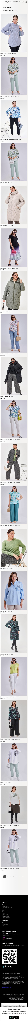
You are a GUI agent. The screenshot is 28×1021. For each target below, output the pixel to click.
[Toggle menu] (3, 1)
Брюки (3, 911)
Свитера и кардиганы (6, 917)
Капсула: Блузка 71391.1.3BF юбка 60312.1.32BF (9, 268)
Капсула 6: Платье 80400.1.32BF (6, 654)
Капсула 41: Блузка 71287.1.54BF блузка (8, 53)
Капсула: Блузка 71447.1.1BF (5, 782)
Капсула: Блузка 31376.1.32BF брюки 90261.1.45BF (10, 96)
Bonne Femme (5, 924)
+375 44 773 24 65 (6, 933)
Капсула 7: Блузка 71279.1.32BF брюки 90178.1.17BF (10, 739)
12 (19, 876)
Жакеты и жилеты (5, 906)
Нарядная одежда (5, 916)
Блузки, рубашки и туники (7, 907)
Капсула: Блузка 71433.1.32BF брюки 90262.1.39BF (10, 525)
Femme (3, 922)
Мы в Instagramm (9, 938)
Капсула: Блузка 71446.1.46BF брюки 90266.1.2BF (10, 697)
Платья (3, 913)
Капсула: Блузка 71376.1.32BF (6, 182)
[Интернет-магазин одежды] (10, 2)
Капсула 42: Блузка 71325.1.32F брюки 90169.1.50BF (10, 139)
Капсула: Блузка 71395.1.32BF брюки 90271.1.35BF (10, 354)
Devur (3, 925)
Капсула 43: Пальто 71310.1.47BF (6, 225)
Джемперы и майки (6, 909)
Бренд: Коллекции (7, 7)
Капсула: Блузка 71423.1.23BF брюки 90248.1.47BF (10, 439)
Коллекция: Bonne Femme (9, 10)
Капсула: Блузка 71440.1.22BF (6, 611)
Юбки (3, 910)
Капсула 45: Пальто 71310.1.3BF (6, 396)
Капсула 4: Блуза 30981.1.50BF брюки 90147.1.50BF (10, 482)
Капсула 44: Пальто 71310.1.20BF (6, 311)
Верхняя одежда (5, 914)
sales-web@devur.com (6, 987)
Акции (3, 904)
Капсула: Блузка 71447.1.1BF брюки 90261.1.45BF (9, 868)
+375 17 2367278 (5, 935)
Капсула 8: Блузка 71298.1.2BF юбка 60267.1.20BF (10, 825)
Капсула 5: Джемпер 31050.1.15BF (6, 568)
